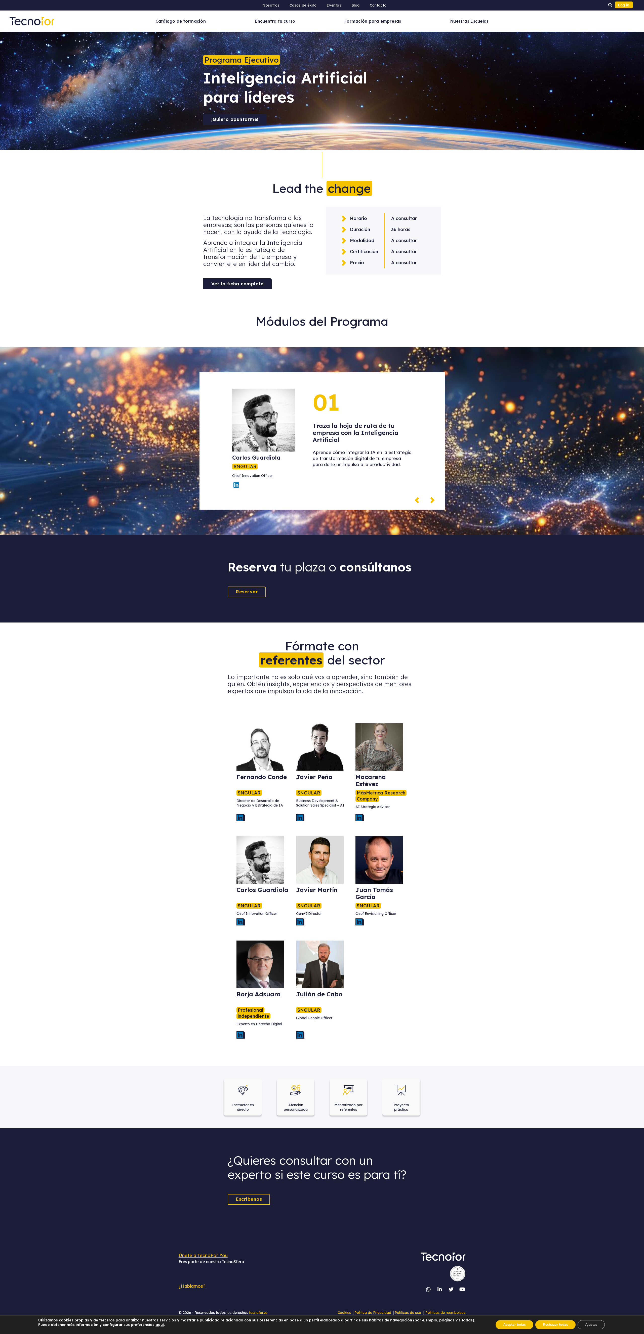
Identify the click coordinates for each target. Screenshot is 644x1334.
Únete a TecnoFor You (203, 1255)
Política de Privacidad (372, 1312)
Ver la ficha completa (237, 284)
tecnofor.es (258, 1312)
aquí (159, 1324)
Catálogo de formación (180, 21)
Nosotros (270, 5)
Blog (355, 5)
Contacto (378, 5)
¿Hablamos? (192, 1286)
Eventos (334, 5)
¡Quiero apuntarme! (235, 119)
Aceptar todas (514, 1324)
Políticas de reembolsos (445, 1312)
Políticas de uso (408, 1312)
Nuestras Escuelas (469, 21)
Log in (623, 5)
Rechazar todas (555, 1324)
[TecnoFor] (32, 21)
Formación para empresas (372, 21)
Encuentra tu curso (275, 21)
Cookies (344, 1312)
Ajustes (591, 1324)
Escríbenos (249, 1199)
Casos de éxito (303, 5)
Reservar (247, 592)
